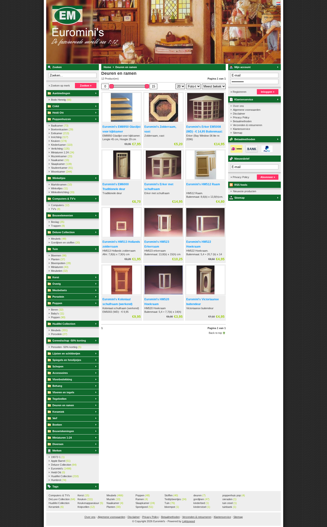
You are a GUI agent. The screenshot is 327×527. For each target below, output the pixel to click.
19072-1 (58, 457)
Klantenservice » (271, 13)
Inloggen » (267, 91)
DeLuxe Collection (62, 499)
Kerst (55, 277)
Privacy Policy (241, 117)
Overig (56, 283)
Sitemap (237, 132)
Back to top (215, 332)
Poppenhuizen (61, 119)
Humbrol (58, 480)
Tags (55, 486)
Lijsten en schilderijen (66, 353)
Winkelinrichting (62, 192)
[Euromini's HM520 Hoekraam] (163, 294)
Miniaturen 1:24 (62, 152)
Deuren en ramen (63, 405)
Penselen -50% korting (66, 347)
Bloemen (59, 255)
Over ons (238, 105)
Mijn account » (272, 17)
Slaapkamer (61, 163)
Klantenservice (243, 99)
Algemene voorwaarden (246, 109)
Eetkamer (60, 133)
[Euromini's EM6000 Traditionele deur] (121, 179)
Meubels (58, 238)
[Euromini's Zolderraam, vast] (163, 122)
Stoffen (171, 495)
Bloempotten (61, 263)
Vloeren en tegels (63, 392)
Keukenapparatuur (90, 503)
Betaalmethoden (242, 121)
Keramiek (58, 411)
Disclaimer (239, 113)
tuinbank (229, 506)
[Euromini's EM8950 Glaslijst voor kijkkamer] (121, 122)
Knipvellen (86, 506)
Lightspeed (188, 521)
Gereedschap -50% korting (69, 340)
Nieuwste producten (244, 191)
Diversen (57, 444)
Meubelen (59, 270)
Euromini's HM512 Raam (203, 184)
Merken (57, 450)
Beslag (57, 221)
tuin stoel (229, 503)
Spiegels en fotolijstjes (66, 360)
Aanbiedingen (61, 93)
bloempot (171, 506)
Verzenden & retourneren (247, 125)
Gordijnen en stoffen (65, 242)
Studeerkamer (62, 167)
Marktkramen (61, 184)
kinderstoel (201, 506)
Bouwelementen (62, 215)
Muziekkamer (61, 156)
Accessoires (60, 372)
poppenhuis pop (233, 495)
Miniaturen (59, 267)
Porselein (58, 296)
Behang (57, 385)
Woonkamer (61, 171)
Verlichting (60, 148)
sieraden (229, 499)
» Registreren (238, 91)
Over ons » (274, 10)
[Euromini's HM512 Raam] (205, 179)
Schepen (57, 366)
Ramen (141, 499)
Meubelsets (59, 290)
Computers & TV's (63, 198)
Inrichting (59, 137)
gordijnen (201, 499)
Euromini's (109, 32)
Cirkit (55, 106)
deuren (199, 495)
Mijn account (242, 67)
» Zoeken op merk (59, 85)
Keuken (59, 140)
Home (107, 67)
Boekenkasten (62, 129)
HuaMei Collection (63, 323)
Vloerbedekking (62, 379)
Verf (54, 418)
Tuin (55, 249)
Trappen (58, 225)
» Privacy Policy (240, 177)
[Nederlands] (278, 3)
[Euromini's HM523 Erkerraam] (163, 237)
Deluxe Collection (63, 232)
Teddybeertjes (175, 499)
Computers (60, 205)
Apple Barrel (61, 460)
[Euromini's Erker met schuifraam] (163, 179)
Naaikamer (60, 160)
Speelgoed (144, 506)
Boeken (57, 424)
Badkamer (59, 125)
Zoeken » (85, 85)
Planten (58, 259)
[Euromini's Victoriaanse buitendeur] (205, 294)
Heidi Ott (58, 112)
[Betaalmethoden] (250, 151)
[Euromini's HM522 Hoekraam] (205, 237)
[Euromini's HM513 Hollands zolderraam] (121, 237)
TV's (55, 209)
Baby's (57, 313)
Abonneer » (267, 177)
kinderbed (201, 503)
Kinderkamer (62, 144)
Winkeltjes (58, 178)
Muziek (113, 499)
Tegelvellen (59, 398)
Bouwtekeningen (63, 431)
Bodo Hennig (61, 99)
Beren (57, 309)
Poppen (57, 303)
